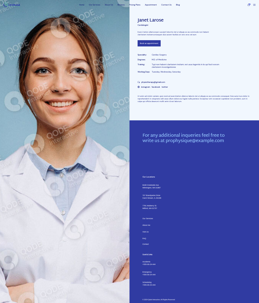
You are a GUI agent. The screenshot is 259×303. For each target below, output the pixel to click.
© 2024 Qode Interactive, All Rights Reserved (158, 299)
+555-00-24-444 (149, 264)
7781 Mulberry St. (149, 206)
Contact (145, 244)
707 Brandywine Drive (151, 195)
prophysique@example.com (195, 141)
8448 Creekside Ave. (150, 185)
